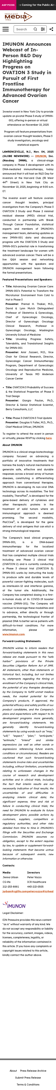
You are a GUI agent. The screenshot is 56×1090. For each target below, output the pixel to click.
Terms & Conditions (28, 1084)
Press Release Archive (33, 1070)
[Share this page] (51, 29)
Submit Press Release (28, 1077)
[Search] (35, 29)
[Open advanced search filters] (43, 29)
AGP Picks (8, 5)
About (13, 1070)
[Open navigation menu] (5, 29)
